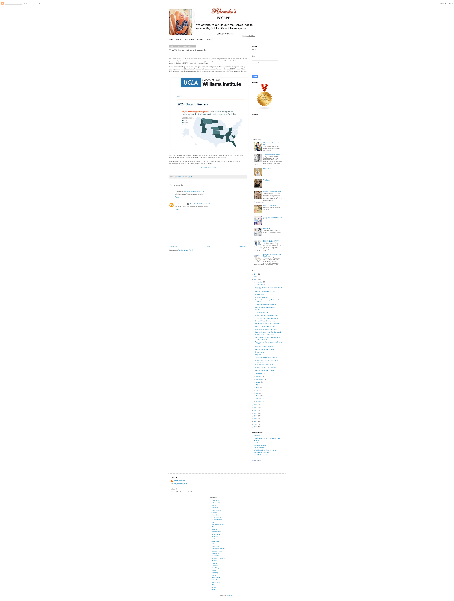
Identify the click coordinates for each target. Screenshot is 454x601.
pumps (214, 589)
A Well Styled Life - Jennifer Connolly (265, 450)
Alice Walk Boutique (260, 445)
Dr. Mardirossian (217, 520)
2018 (256, 419)
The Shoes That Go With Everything (266, 318)
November (259, 374)
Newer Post (173, 247)
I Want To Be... (267, 168)
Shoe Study (215, 568)
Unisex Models (216, 580)
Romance (215, 565)
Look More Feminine (218, 558)
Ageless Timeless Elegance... (272, 191)
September (259, 379)
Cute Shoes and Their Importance (266, 329)
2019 (256, 416)
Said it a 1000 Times (269, 206)
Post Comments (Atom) (185, 250)
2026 (256, 274)
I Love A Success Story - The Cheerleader (268, 332)
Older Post (243, 247)
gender (214, 587)
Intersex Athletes (217, 551)
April (257, 393)
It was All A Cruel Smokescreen (265, 321)
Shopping (215, 573)
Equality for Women (218, 524)
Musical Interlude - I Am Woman (265, 367)
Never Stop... (259, 352)
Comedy (214, 512)
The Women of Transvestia (271, 154)
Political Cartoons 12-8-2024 (264, 349)
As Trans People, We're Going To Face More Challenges (267, 338)
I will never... (267, 228)
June (257, 387)
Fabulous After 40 (259, 448)
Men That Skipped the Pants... (265, 365)
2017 (256, 421)
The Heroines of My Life (261, 452)
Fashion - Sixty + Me (261, 297)
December (259, 282)
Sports (214, 575)
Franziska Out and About (261, 455)
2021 (256, 410)
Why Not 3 (258, 355)
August (258, 382)
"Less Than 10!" (260, 284)
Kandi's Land (258, 443)
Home (171, 39)
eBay (213, 585)
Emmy (214, 522)
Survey (208, 39)
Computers (215, 515)
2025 (256, 277)
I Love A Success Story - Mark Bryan (266, 315)
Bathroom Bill (216, 503)
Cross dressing (216, 517)
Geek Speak (215, 541)
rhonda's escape (180, 204)
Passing (214, 563)
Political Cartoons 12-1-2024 (264, 370)
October (258, 376)
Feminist (214, 539)
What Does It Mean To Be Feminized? (267, 324)
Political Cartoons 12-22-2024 (265, 307)
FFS (213, 527)
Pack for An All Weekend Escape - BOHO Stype (271, 241)
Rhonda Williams (256, 460)
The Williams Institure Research (265, 304)
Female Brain (216, 534)
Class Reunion (216, 510)
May (257, 390)
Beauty (214, 505)
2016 (256, 424)
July (257, 385)
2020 (256, 413)
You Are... (258, 310)
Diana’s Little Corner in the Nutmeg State (267, 438)
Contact (178, 39)
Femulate (257, 436)
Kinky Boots (215, 553)
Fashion (214, 529)
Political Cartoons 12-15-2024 (265, 326)
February (259, 398)
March (258, 396)
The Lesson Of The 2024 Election (266, 357)
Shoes (214, 570)
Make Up (214, 561)
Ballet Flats (215, 500)
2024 (256, 279)
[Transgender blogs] (264, 109)
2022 (256, 408)
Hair (213, 544)
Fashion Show (216, 532)
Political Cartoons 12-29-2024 (265, 292)
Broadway (215, 507)
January (258, 401)
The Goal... (266, 180)
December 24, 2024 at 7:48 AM (200, 204)
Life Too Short (259, 294)
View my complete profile (179, 484)
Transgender (216, 577)
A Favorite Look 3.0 (261, 313)
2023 (256, 405)
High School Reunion (218, 548)
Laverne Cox (216, 556)
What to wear (216, 582)
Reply (177, 197)
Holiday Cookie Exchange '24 (264, 335)
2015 (256, 427)
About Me (200, 39)
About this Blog (189, 39)
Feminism (215, 536)
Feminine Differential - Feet (264, 346)
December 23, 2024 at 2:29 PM (194, 191)
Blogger (230, 595)
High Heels (215, 546)
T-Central (257, 440)
